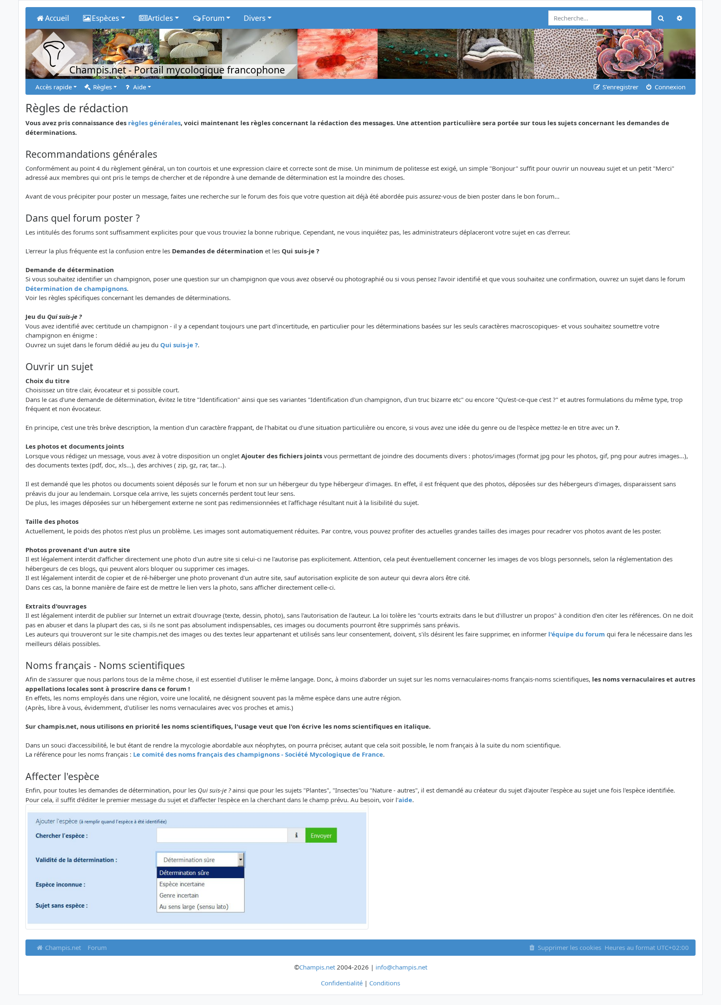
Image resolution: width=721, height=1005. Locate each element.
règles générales (154, 123)
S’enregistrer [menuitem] (619, 87)
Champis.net (62, 947)
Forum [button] (213, 18)
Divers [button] (254, 18)
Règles (101, 87)
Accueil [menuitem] (57, 18)
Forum (97, 947)
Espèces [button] (105, 18)
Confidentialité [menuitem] (342, 983)
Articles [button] (160, 18)
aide (405, 799)
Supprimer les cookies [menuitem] (568, 947)
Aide (138, 87)
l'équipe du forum (576, 634)
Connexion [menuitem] (669, 87)
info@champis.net (401, 967)
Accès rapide (53, 87)
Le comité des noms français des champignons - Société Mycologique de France (258, 754)
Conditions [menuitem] (384, 983)
